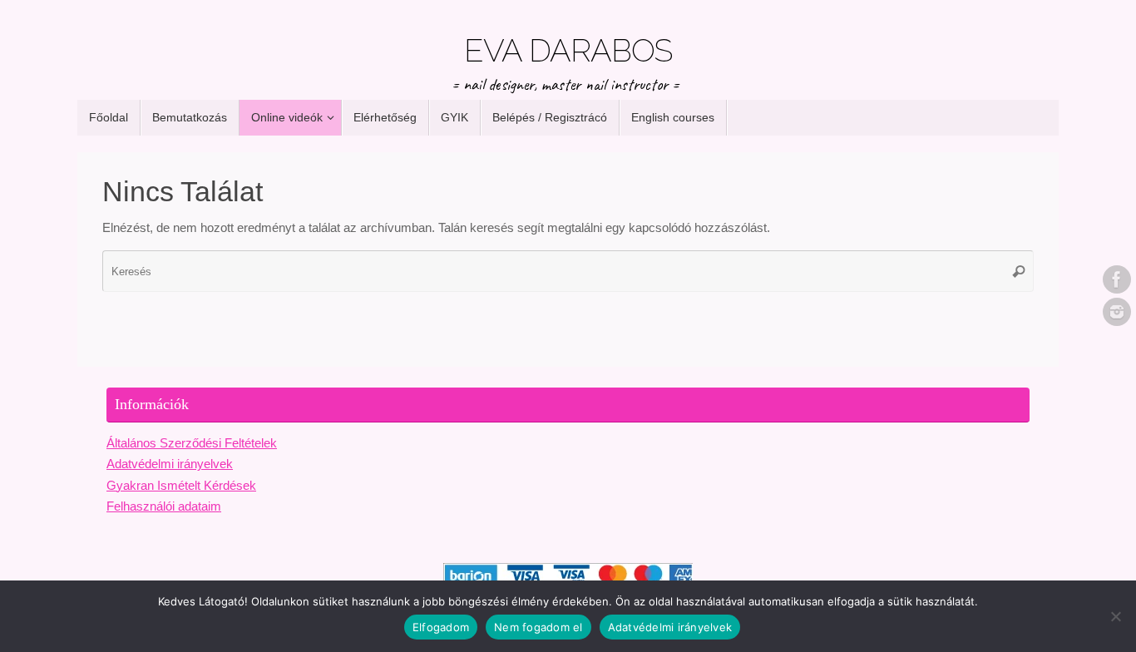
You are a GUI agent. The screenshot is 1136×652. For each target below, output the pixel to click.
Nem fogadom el (538, 627)
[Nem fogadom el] (1115, 616)
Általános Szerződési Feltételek (191, 443)
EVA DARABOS (568, 50)
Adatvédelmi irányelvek (169, 464)
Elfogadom (440, 627)
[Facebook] (1117, 279)
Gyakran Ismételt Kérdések (181, 485)
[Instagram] (1117, 312)
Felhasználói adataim (163, 506)
